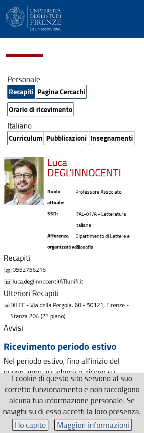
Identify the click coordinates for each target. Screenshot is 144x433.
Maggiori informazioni (93, 424)
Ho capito (30, 424)
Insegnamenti (111, 138)
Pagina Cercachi (61, 91)
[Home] (33, 17)
